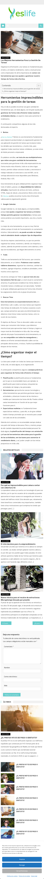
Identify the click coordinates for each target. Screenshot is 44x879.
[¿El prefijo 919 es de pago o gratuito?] (7, 800)
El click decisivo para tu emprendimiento (18, 544)
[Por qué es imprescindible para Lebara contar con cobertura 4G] (22, 466)
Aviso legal (34, 876)
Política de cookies (12, 876)
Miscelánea (5, 58)
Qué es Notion (7, 137)
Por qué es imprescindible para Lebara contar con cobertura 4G (20, 486)
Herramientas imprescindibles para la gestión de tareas (22, 88)
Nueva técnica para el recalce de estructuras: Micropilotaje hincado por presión (20, 598)
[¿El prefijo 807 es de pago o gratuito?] (7, 778)
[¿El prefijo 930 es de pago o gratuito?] (7, 789)
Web (5, 685)
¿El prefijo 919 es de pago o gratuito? (27, 799)
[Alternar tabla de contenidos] (37, 85)
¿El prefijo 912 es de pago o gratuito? (27, 810)
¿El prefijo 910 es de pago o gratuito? (27, 821)
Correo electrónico (10, 676)
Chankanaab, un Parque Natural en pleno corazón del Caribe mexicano (7, 623)
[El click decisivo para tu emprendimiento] (22, 525)
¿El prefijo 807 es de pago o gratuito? (27, 776)
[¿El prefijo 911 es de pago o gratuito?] (7, 834)
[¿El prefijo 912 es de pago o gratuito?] (7, 811)
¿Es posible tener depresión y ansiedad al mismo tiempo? (38, 623)
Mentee (6, 196)
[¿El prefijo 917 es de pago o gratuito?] (7, 767)
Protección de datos (24, 876)
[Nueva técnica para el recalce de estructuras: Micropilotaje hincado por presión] (22, 579)
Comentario (9, 646)
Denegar (22, 865)
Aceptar (22, 859)
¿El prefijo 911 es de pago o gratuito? (27, 832)
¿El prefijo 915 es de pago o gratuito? (19, 737)
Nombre (7, 667)
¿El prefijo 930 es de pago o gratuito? (27, 788)
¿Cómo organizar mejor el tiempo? (15, 91)
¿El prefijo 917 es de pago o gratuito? (27, 765)
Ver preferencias (22, 871)
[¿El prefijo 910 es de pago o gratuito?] (7, 822)
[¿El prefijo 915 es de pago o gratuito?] (22, 718)
